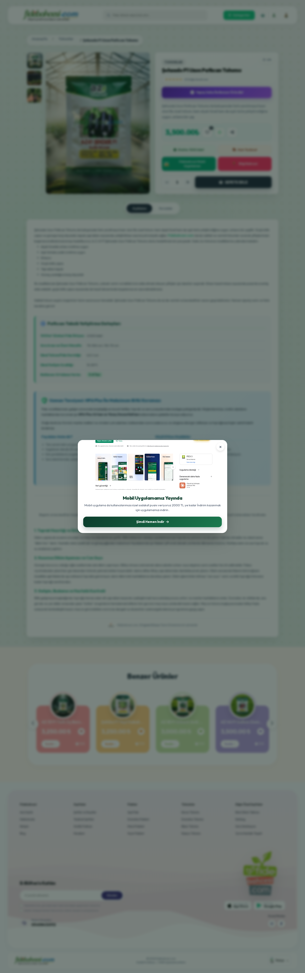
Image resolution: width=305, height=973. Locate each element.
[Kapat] (220, 447)
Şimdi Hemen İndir (150, 522)
